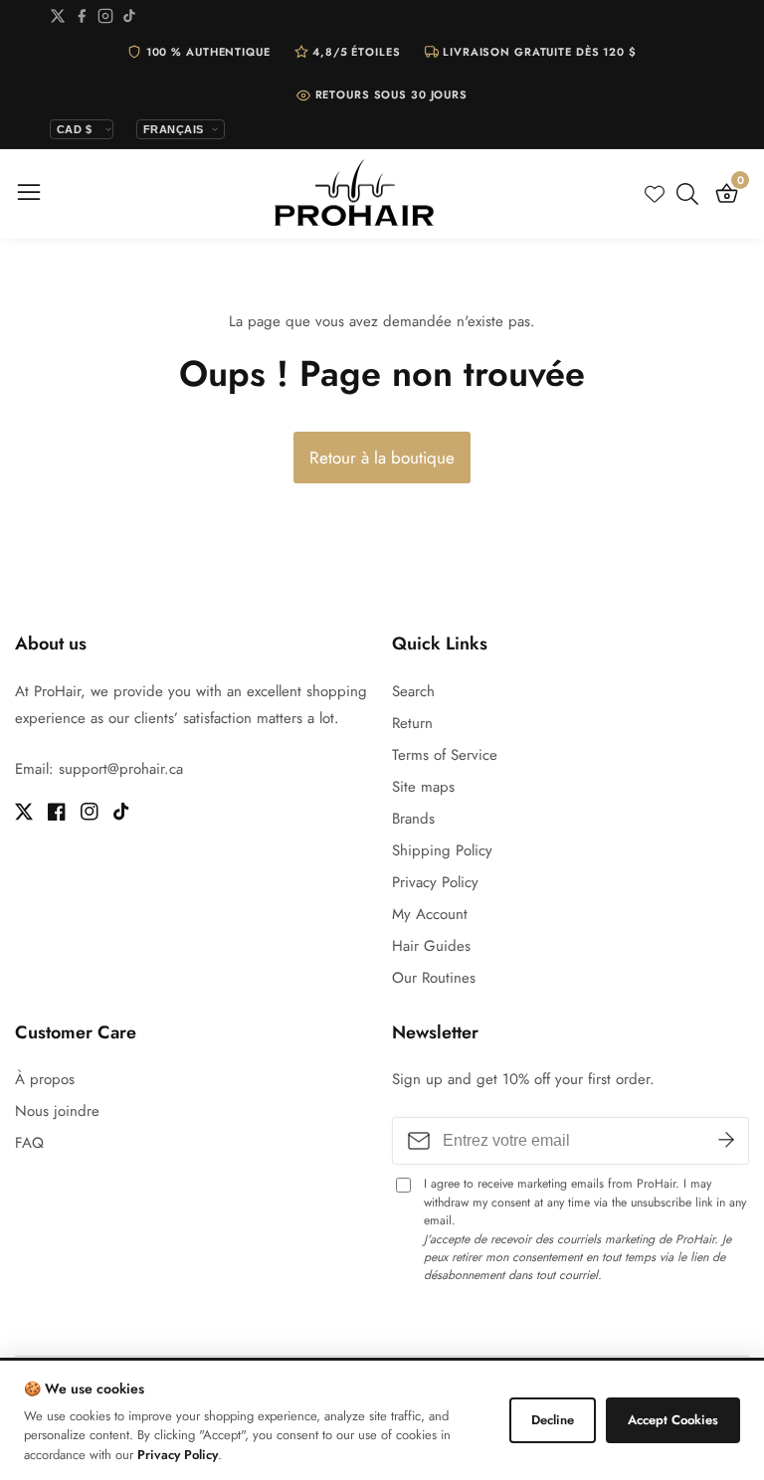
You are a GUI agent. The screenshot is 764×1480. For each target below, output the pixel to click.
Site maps (423, 787)
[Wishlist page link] (655, 194)
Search (413, 691)
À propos (45, 1079)
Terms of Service (444, 755)
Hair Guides (431, 946)
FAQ (29, 1143)
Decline (552, 1419)
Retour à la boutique (382, 457)
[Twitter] (58, 19)
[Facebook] (82, 19)
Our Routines (434, 978)
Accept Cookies (673, 1419)
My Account (430, 914)
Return (412, 723)
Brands (413, 819)
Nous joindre (57, 1111)
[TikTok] (129, 19)
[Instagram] (105, 19)
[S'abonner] (726, 1141)
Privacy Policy (435, 882)
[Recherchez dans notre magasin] (691, 194)
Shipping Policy (442, 850)
